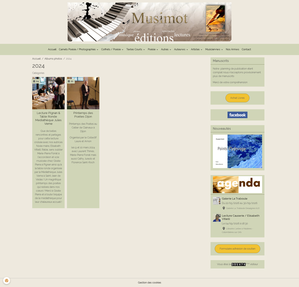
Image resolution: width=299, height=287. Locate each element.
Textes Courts (134, 49)
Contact (246, 49)
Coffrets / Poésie (111, 49)
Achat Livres (237, 97)
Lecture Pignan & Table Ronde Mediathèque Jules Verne (48, 118)
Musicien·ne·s (213, 49)
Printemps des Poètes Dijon (83, 114)
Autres (165, 49)
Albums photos (53, 58)
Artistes (195, 49)
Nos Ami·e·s (232, 49)
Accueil (52, 49)
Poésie (152, 49)
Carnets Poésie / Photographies (77, 49)
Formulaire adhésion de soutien (237, 248)
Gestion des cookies (149, 282)
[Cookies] (6, 280)
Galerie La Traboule (234, 198)
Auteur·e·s (180, 49)
